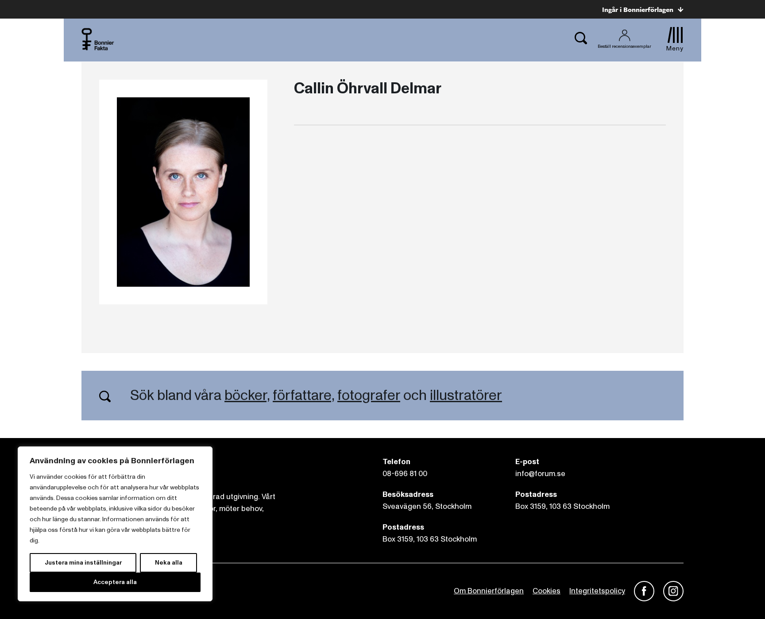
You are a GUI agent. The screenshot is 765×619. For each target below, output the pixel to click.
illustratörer (466, 395)
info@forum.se (540, 474)
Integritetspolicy (597, 591)
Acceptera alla (115, 582)
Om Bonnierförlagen (489, 591)
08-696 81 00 (404, 474)
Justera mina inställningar (83, 562)
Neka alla (168, 562)
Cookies (546, 591)
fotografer (368, 395)
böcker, (247, 395)
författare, (303, 395)
